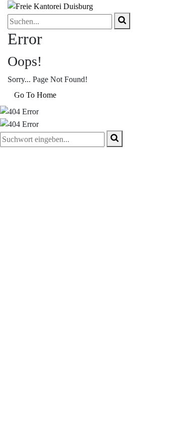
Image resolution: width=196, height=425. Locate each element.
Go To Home (35, 95)
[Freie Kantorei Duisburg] (50, 6)
